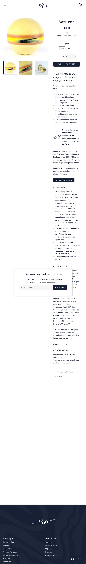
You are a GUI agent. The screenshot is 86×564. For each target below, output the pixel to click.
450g (70, 48)
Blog (46, 549)
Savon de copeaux (10, 555)
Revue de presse (51, 555)
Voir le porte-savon (63, 180)
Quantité (60, 56)
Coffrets (6, 558)
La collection (8, 542)
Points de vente (51, 545)
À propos (48, 542)
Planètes (6, 545)
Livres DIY (7, 562)
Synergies (49, 552)
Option (66, 44)
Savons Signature (10, 552)
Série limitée (8, 549)
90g (62, 48)
